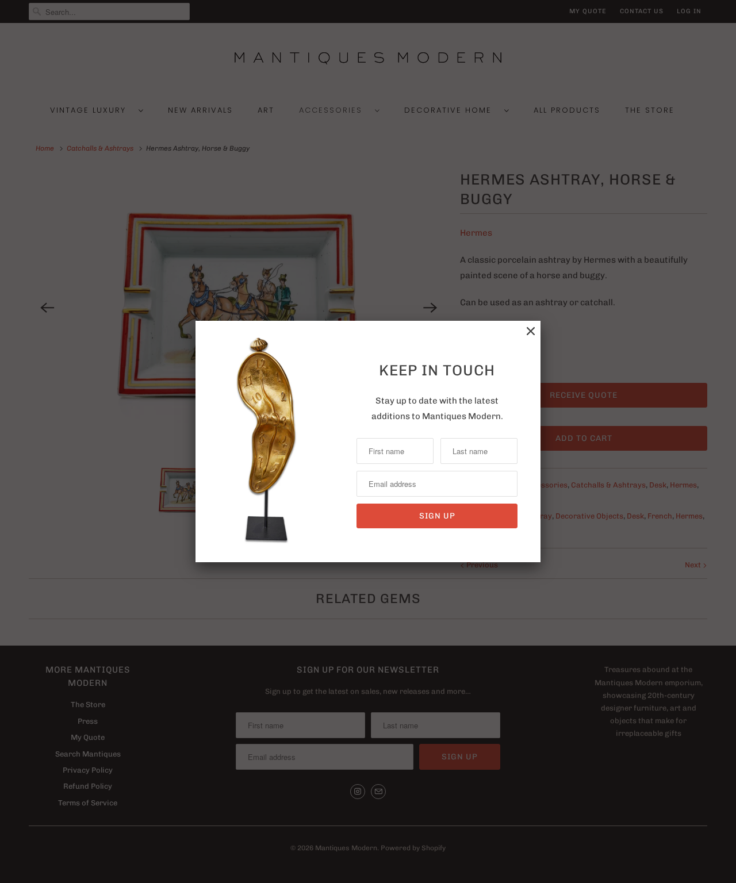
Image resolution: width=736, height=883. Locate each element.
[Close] (531, 331)
